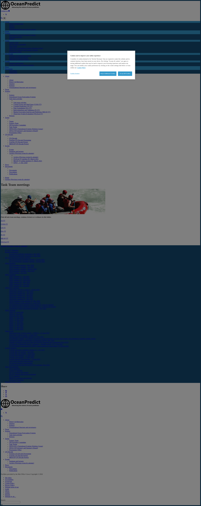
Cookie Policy (81, 68)
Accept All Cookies (125, 73)
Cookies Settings (75, 73)
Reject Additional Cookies (108, 73)
